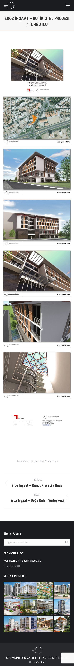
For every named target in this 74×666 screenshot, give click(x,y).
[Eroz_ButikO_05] (37, 272)
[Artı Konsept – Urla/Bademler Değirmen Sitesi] (12, 624)
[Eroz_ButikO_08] (37, 425)
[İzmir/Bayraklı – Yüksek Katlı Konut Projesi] (62, 607)
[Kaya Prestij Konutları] (28, 607)
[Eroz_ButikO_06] (37, 323)
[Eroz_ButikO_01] (37, 69)
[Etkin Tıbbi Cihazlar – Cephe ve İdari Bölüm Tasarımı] (28, 624)
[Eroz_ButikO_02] (37, 120)
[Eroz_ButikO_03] (37, 171)
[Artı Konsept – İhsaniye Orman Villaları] (45, 590)
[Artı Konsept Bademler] (12, 607)
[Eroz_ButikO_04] (37, 221)
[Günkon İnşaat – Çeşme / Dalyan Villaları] (45, 607)
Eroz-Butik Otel (36, 461)
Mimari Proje (51, 461)
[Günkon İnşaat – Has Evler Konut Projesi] (62, 590)
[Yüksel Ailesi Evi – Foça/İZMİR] (45, 624)
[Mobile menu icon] (67, 5)
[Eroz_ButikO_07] (37, 374)
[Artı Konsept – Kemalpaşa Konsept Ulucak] (28, 590)
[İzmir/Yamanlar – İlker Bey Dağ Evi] (62, 624)
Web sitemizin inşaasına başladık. (22, 560)
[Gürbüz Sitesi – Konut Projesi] (12, 590)
